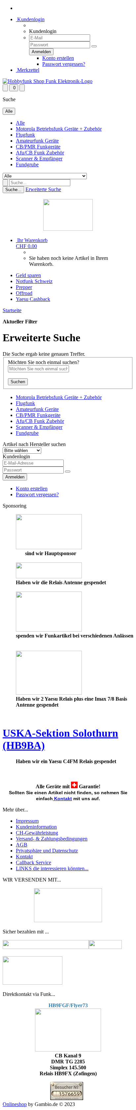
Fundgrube (27, 164)
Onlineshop (15, 1104)
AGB (21, 844)
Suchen (18, 381)
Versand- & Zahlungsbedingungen (51, 839)
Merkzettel (27, 70)
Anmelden (14, 476)
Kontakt (63, 798)
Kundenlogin (30, 19)
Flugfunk (25, 135)
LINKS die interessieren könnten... (52, 868)
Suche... (13, 189)
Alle (20, 123)
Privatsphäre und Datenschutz (47, 850)
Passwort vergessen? (63, 64)
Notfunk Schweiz (34, 281)
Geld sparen (28, 275)
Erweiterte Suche (43, 189)
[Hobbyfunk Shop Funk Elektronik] (47, 81)
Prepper (24, 287)
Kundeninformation (36, 827)
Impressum (27, 821)
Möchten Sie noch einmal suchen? (43, 362)
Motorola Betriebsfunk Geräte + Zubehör (59, 129)
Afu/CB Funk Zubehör (40, 152)
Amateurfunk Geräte (37, 141)
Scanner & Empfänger (39, 158)
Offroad (24, 293)
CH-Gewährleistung (37, 833)
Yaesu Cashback (33, 299)
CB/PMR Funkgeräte (38, 146)
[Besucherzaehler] (66, 1098)
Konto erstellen (58, 58)
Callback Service (33, 862)
